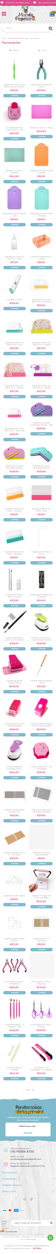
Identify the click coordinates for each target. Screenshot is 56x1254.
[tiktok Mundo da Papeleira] (31, 1199)
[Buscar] (50, 28)
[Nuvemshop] (28, 1239)
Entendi (37, 1248)
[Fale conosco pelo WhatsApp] (50, 1238)
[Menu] (4, 14)
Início (4, 38)
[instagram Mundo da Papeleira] (24, 1199)
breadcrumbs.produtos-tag (18, 38)
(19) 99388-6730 (22, 1151)
